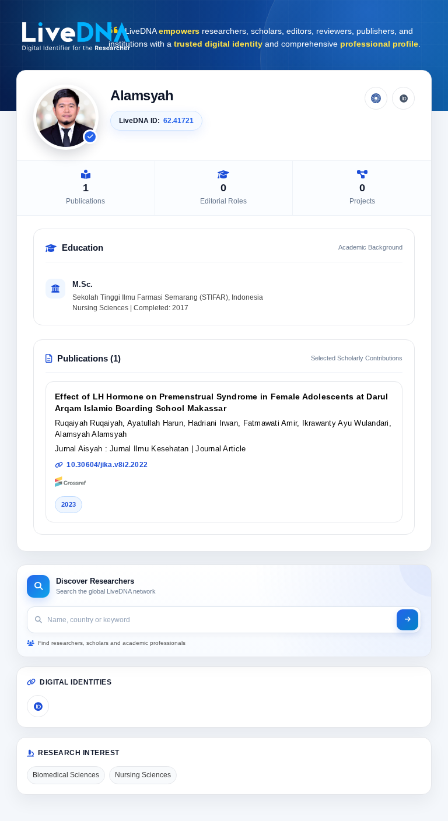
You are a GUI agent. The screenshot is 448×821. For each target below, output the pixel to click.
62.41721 (178, 121)
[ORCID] (403, 98)
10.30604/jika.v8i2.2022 (107, 465)
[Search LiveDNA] (407, 619)
